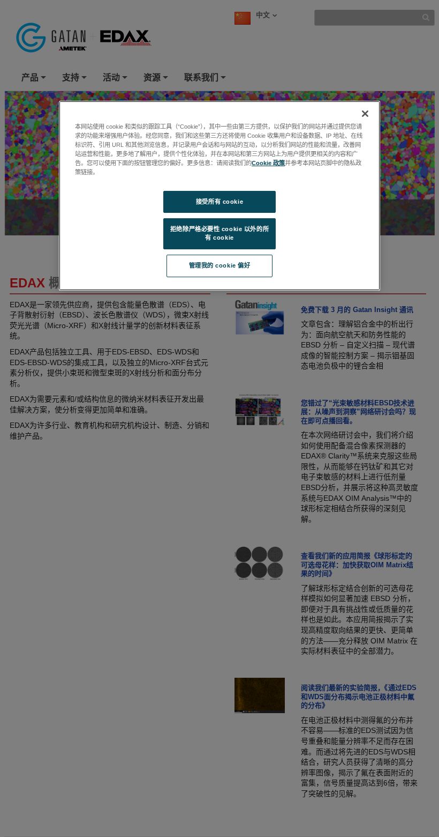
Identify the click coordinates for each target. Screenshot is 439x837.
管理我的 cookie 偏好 (220, 265)
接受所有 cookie (219, 201)
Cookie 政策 (268, 163)
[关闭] (365, 113)
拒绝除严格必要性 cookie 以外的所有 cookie (219, 233)
